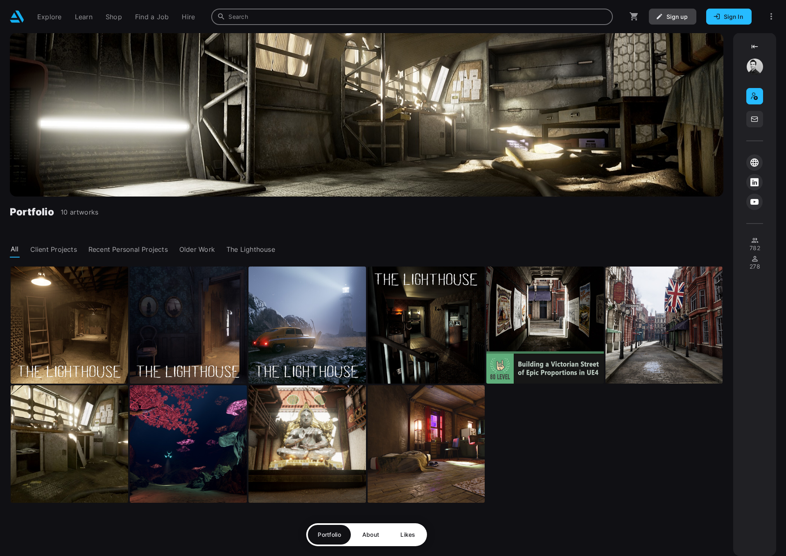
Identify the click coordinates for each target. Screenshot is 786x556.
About (370, 534)
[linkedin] (754, 182)
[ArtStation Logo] (17, 16)
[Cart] (634, 16)
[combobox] (412, 17)
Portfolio (329, 534)
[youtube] (754, 202)
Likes (407, 534)
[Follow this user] (754, 96)
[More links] (771, 16)
